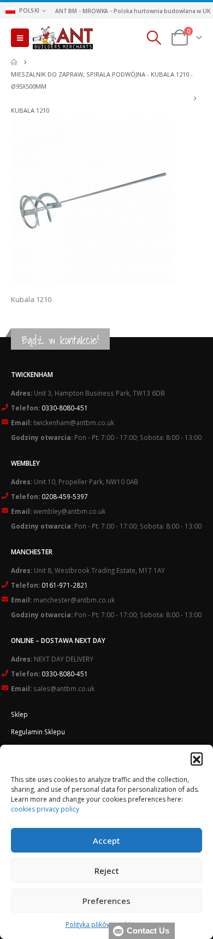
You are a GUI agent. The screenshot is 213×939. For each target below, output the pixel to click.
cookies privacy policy (45, 809)
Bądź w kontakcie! (60, 340)
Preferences (106, 900)
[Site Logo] (63, 37)
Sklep (19, 714)
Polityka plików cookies (101, 924)
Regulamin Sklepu (38, 731)
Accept (106, 840)
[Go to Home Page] (14, 62)
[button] (196, 758)
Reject (106, 870)
